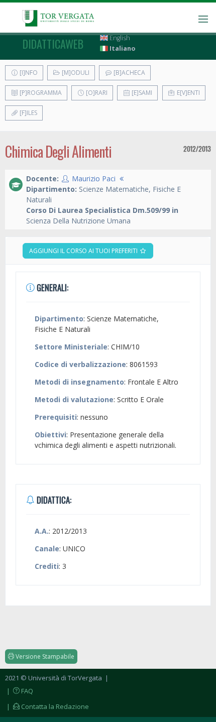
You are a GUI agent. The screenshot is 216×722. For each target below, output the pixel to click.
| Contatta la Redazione (47, 706)
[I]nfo (28, 72)
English (119, 38)
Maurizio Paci (94, 178)
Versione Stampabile (44, 656)
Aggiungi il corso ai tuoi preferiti (84, 251)
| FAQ (19, 690)
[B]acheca (128, 72)
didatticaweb (53, 44)
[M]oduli (74, 72)
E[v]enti (187, 92)
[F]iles (27, 112)
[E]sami (141, 92)
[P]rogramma (40, 92)
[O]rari (95, 92)
